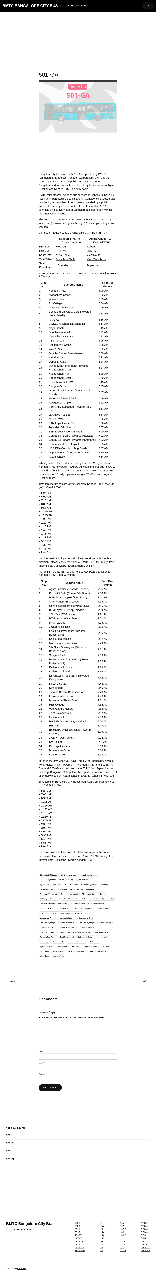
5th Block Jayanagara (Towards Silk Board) (56, 880)
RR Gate (105, 947)
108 (122, 1232)
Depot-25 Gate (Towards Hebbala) (98, 908)
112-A (123, 1250)
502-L (9, 1135)
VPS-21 (145, 1235)
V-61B (144, 1241)
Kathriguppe (44, 942)
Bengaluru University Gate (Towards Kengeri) (76, 889)
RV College (44, 951)
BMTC (102, 174)
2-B (102, 1232)
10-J (102, 1244)
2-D (102, 1235)
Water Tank (44, 956)
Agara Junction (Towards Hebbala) (53, 885)
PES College (75, 947)
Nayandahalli (62, 947)
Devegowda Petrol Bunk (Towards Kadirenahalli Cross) (61, 913)
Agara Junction (82, 880)
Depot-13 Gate (45, 908)
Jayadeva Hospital (101, 932)
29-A (102, 1229)
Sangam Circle (57, 951)
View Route (63, 254)
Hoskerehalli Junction (66, 927)
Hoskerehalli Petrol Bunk (87, 927)
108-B (123, 1235)
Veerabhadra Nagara (98, 951)
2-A (102, 1226)
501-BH (10, 1159)
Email (41, 1063)
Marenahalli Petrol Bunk (77, 942)
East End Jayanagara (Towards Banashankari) (57, 923)
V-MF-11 (145, 1238)
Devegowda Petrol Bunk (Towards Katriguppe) (57, 918)
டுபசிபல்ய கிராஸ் (58, 956)
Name (41, 1052)
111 (122, 1238)
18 (101, 1247)
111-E (123, 1244)
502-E (9, 1143)
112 (122, 1247)
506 (144, 981)
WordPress (21, 1269)
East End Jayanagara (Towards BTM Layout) (96, 923)
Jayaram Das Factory (48, 937)
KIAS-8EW (80, 1250)
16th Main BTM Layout (48, 875)
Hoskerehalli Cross (47, 927)
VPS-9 (144, 1223)
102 (122, 1226)
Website (42, 1074)
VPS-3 (144, 1232)
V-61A (144, 1244)
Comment (43, 1023)
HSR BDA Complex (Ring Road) (52, 932)
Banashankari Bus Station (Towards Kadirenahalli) (89, 885)
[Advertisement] (78, 37)
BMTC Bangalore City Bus (30, 6)
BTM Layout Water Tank (49, 899)
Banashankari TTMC (48, 889)
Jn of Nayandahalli (67, 937)
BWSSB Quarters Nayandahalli (73, 899)
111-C (123, 1241)
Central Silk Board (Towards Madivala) (54, 904)
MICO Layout (94, 942)
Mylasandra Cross (47, 947)
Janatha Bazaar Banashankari (79, 932)
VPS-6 (144, 1226)
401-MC (78, 1235)
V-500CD (79, 1247)
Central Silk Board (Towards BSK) (101, 899)
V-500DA (79, 1241)
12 (101, 1250)
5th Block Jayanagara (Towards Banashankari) (78, 875)
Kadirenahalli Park (103, 937)
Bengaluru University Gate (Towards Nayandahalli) (59, 894)
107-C (123, 1229)
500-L (12, 981)
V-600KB (145, 1250)
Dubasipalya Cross (86, 918)
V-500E (78, 1238)
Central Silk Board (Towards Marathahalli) (88, 904)
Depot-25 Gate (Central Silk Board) (68, 908)
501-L (9, 1151)
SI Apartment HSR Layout (77, 951)
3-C (102, 1241)
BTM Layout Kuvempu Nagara (93, 894)
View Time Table (65, 259)
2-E (102, 1238)
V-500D (78, 1244)
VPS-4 (144, 1229)
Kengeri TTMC (58, 942)
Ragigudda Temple (91, 947)
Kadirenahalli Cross (85, 937)
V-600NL (145, 1247)
